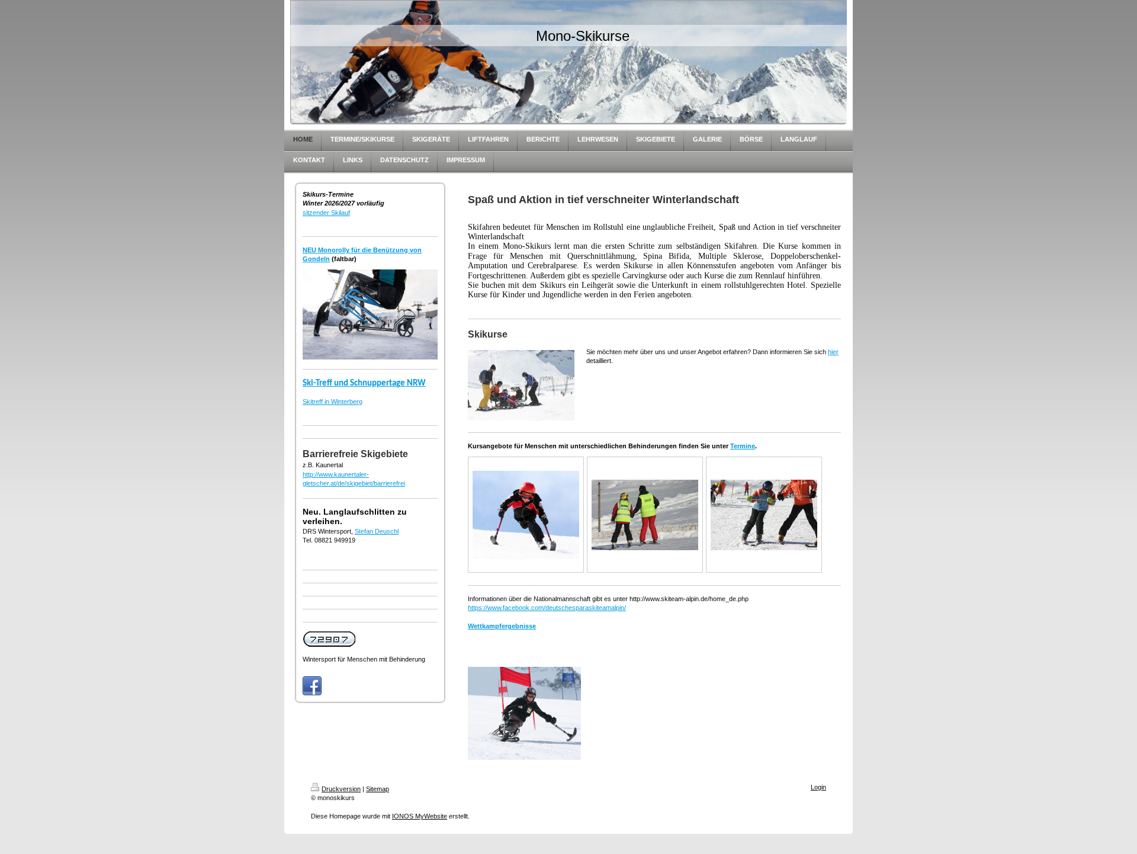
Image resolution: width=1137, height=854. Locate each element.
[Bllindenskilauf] (645, 515)
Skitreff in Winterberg (332, 401)
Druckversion (341, 788)
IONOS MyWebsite (419, 816)
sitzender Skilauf (326, 212)
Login (818, 787)
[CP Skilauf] (764, 515)
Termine (742, 446)
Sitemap (377, 788)
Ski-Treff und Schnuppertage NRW (364, 383)
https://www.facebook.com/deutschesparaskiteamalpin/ (547, 607)
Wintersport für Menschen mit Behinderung (364, 659)
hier (833, 351)
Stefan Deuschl (377, 531)
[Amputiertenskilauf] (526, 515)
